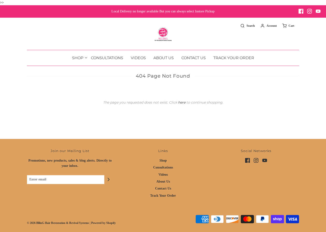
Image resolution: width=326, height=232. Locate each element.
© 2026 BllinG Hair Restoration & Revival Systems (58, 223)
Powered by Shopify (103, 223)
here (181, 102)
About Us (163, 58)
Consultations (107, 58)
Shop (163, 160)
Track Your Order (233, 58)
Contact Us (193, 58)
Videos (138, 58)
